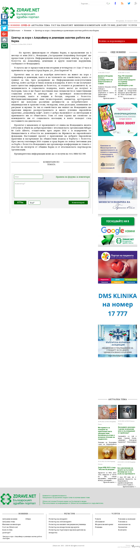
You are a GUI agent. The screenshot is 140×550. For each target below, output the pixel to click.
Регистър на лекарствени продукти (64, 527)
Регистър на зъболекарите (60, 521)
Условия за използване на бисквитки (124, 524)
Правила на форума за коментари (73, 177)
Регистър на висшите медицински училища (67, 524)
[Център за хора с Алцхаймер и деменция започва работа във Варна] (20, 13)
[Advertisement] (119, 379)
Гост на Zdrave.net (10, 527)
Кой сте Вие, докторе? (114, 25)
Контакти (122, 530)
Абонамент (100, 521)
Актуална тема (40, 25)
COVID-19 (25, 25)
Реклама (98, 527)
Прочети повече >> (109, 98)
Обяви (28, 519)
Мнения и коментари (87, 25)
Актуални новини (9, 519)
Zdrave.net (56, 545)
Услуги (132, 25)
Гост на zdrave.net (62, 25)
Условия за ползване (126, 519)
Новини (15, 25)
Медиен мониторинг (104, 524)
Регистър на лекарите (58, 519)
